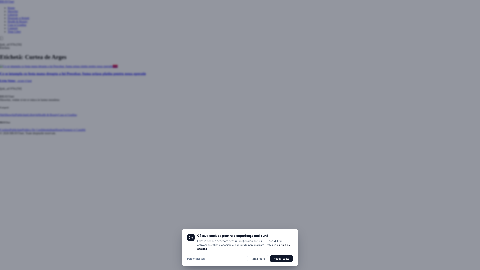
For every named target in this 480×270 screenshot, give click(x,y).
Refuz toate (258, 258)
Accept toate (281, 258)
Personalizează (196, 258)
